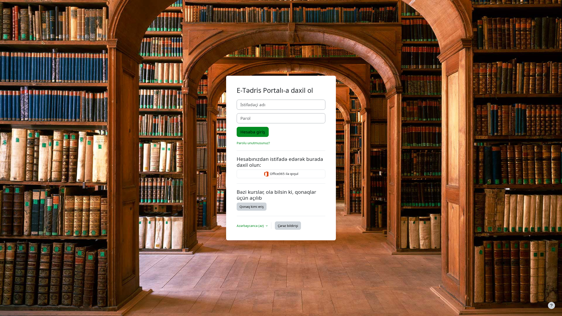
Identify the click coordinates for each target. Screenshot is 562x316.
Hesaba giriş (252, 132)
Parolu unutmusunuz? (253, 143)
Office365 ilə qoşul (283, 173)
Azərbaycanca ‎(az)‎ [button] (251, 225)
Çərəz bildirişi (288, 225)
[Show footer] (551, 305)
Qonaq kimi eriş (252, 206)
